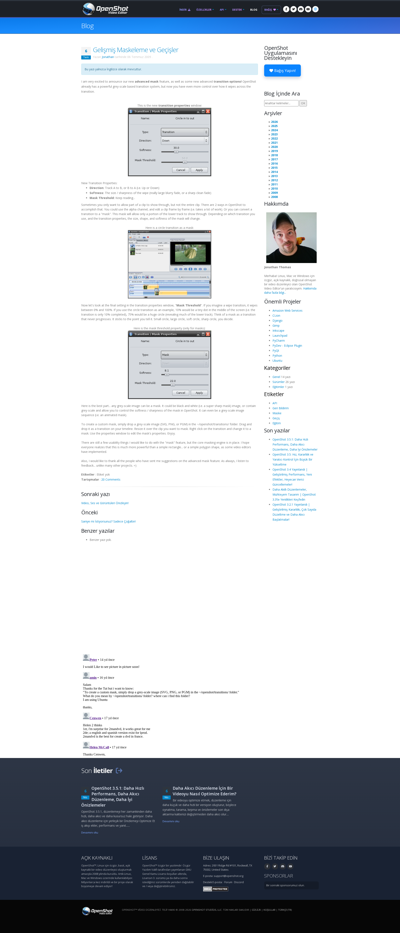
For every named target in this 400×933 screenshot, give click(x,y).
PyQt (275, 351)
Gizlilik (256, 909)
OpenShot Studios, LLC (207, 909)
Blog (253, 9)
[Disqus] (169, 596)
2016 (274, 163)
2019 (274, 151)
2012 (274, 180)
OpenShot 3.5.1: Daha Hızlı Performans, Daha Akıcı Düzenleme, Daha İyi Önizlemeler (295, 444)
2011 (274, 184)
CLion (276, 315)
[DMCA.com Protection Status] (215, 889)
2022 (274, 138)
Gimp (276, 325)
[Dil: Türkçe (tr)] (315, 9)
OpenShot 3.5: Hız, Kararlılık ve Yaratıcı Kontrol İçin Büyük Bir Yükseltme (292, 459)
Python (277, 356)
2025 (274, 126)
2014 (274, 172)
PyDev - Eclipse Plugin (287, 346)
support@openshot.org (228, 876)
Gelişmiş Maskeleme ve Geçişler (135, 49)
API (222, 9)
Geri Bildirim (280, 408)
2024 (274, 130)
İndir (183, 9)
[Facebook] (286, 9)
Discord (239, 882)
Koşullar (269, 909)
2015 (274, 168)
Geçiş (276, 418)
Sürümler (278, 382)
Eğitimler (278, 387)
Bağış (268, 9)
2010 (274, 188)
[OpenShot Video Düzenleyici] (97, 911)
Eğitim (276, 423)
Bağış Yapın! (284, 70)
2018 (274, 155)
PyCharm (278, 340)
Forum (228, 882)
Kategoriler (277, 367)
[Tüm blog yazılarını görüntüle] (119, 770)
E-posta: (217, 882)
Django (277, 320)
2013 (274, 176)
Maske (276, 413)
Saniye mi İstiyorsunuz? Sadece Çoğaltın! (108, 521)
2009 (274, 193)
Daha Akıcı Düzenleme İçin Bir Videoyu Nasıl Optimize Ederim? (204, 791)
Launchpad (279, 335)
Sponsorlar (278, 876)
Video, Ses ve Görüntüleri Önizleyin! (105, 503)
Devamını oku (89, 832)
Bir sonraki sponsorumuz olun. (285, 885)
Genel (276, 377)
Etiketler (274, 394)
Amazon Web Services (287, 310)
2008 (274, 197)
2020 (274, 147)
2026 (274, 122)
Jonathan (108, 57)
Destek (237, 9)
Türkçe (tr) (285, 909)
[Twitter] (293, 9)
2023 (274, 134)
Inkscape (278, 330)
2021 (274, 143)
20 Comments (110, 479)
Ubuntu (277, 361)
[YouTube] (308, 9)
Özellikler (203, 9)
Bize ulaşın (216, 858)
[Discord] (301, 9)
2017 (274, 159)
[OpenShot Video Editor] (104, 9)
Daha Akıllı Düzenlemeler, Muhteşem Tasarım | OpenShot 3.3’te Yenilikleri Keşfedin (294, 494)
